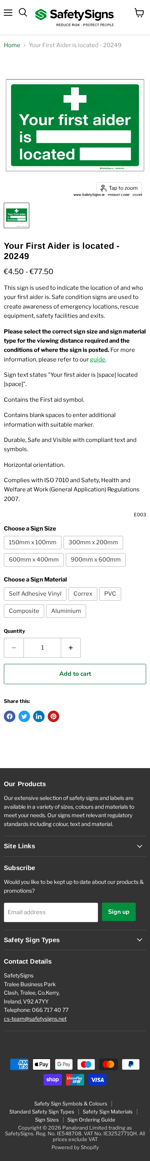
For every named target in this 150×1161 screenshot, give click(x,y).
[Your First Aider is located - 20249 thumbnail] (16, 215)
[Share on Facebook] (9, 716)
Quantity (14, 631)
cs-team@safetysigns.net (35, 1018)
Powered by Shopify (75, 1147)
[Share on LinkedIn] (39, 716)
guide (97, 359)
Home (12, 45)
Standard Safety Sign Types (41, 1111)
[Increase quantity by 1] (71, 648)
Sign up (119, 912)
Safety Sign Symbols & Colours (70, 1103)
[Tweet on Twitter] (24, 716)
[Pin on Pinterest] (53, 716)
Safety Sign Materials (108, 1111)
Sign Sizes (47, 1120)
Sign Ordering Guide (91, 1120)
